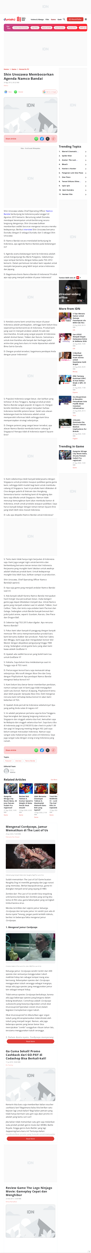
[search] (64, 19)
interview (27, 229)
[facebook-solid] (42, 139)
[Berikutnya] (57, 794)
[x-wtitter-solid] (48, 139)
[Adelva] (6, 771)
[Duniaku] (15, 19)
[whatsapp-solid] (36, 139)
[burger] (85, 19)
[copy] (53, 139)
